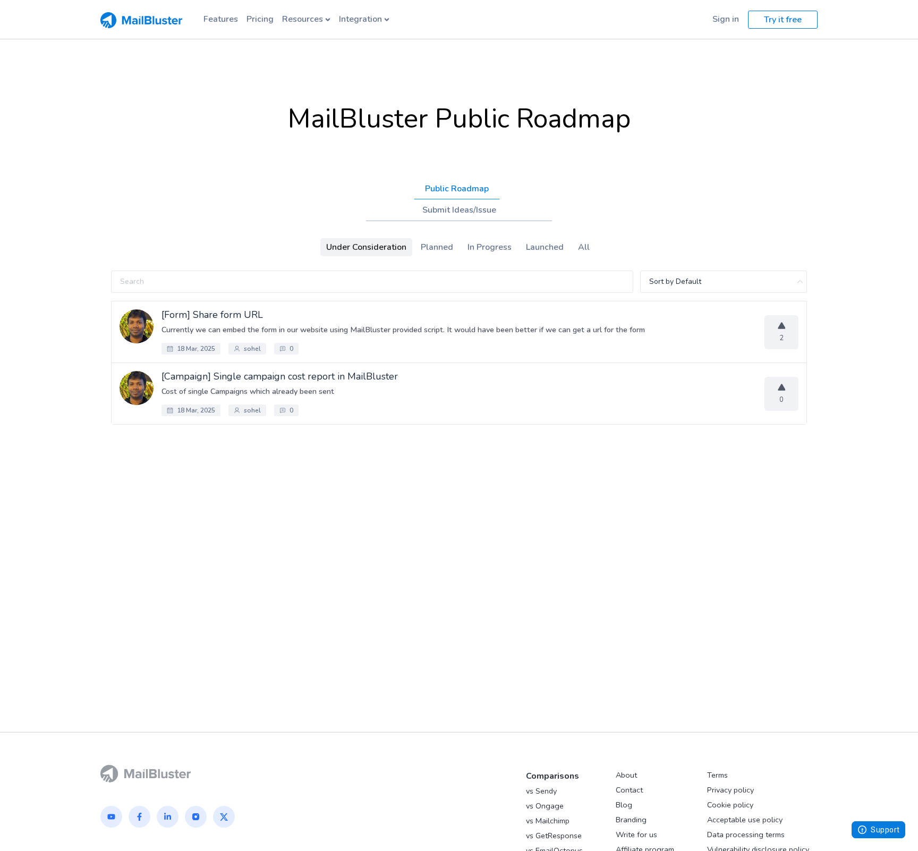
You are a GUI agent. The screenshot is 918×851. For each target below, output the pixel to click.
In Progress (490, 247)
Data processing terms (746, 834)
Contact (629, 790)
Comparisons (552, 776)
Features (220, 19)
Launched (545, 247)
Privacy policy (730, 790)
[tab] (457, 188)
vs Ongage (545, 806)
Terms (717, 775)
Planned (437, 247)
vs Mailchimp (548, 820)
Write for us (636, 834)
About (626, 775)
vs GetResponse (554, 835)
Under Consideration (366, 247)
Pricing (260, 19)
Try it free (783, 20)
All (584, 247)
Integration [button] (360, 19)
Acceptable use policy (745, 819)
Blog (624, 804)
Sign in (725, 19)
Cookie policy (730, 804)
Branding (631, 819)
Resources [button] (302, 19)
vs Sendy (541, 791)
